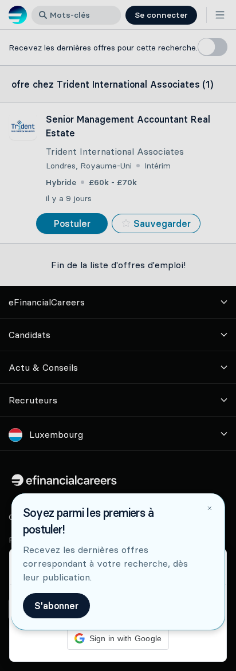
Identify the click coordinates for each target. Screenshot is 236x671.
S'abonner (56, 605)
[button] (118, 335)
